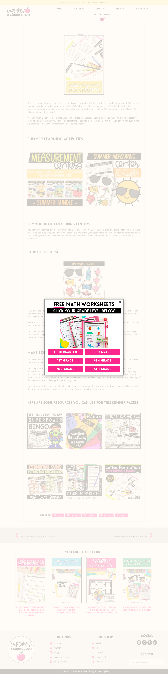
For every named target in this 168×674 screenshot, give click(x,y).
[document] (84, 337)
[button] (120, 302)
